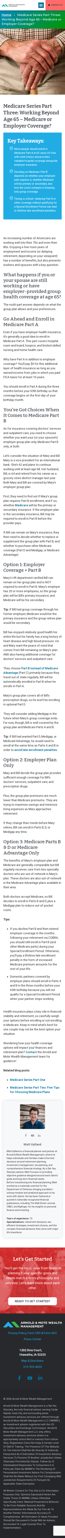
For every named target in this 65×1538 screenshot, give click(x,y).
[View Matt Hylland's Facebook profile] (25, 1135)
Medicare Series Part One (27, 1079)
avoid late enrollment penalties (35, 750)
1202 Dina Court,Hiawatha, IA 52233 (33, 1352)
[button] (41, 5)
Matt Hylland (32, 1144)
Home (6, 15)
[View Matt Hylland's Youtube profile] (32, 1135)
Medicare (21, 505)
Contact (31, 1052)
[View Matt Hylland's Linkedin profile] (39, 1135)
